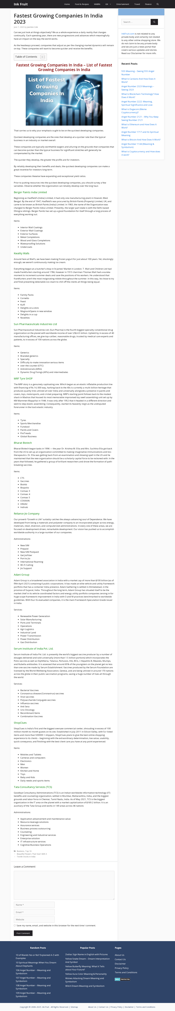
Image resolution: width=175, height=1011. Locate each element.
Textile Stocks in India (26, 856)
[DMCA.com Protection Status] (122, 980)
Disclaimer (120, 963)
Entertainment (122, 4)
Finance (148, 4)
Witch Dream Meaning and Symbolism (84, 985)
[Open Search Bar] (157, 4)
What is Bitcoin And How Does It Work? (141, 139)
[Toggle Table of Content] (41, 57)
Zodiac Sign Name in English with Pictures (86, 954)
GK (106, 4)
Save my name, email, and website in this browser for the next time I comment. (56, 925)
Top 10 (28, 851)
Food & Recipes (82, 4)
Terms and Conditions (126, 972)
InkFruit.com (127, 33)
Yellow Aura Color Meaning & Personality (86, 973)
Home (67, 4)
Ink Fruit (21, 4)
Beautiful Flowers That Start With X (32, 854)
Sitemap (74, 1007)
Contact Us (120, 959)
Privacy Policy (122, 968)
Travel (137, 4)
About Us (119, 955)
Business (20, 851)
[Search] (154, 22)
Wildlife (97, 4)
